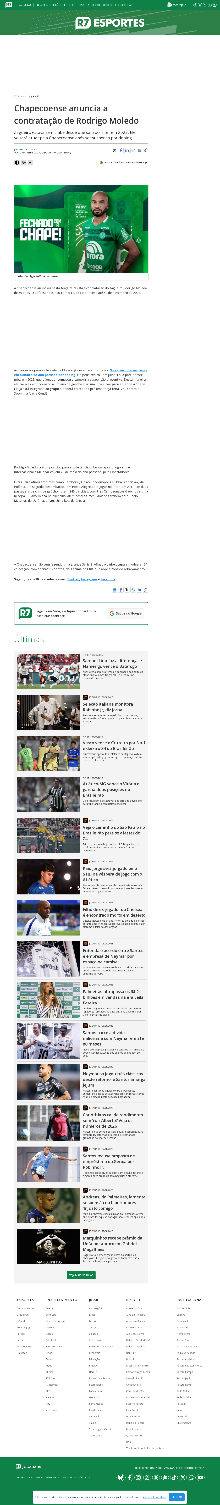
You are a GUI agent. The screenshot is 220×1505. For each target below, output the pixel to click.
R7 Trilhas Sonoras (187, 1346)
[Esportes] (110, 22)
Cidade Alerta (133, 1384)
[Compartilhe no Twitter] (115, 150)
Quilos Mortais (134, 1435)
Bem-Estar (51, 1314)
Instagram (89, 579)
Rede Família (184, 1397)
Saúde (92, 1422)
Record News (123, 5)
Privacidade (52, 1477)
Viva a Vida (51, 1410)
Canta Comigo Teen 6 (138, 1372)
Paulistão (22, 1352)
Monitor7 (94, 1397)
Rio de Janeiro (96, 1410)
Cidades (93, 1333)
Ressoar (181, 1403)
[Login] (214, 5)
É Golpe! (93, 1365)
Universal (182, 1416)
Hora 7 (93, 1372)
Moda (49, 1365)
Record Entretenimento (189, 1365)
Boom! (130, 1359)
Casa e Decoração (56, 1321)
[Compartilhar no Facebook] (121, 150)
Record (107, 5)
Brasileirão (23, 1314)
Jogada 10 (34, 96)
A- (30, 162)
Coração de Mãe (135, 1391)
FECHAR (177, 1497)
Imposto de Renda (99, 1378)
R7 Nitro (50, 1378)
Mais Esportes (25, 1346)
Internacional (96, 1384)
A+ (24, 162)
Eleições (55, 5)
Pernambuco (96, 1403)
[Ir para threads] (156, 1477)
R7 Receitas (52, 1384)
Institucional (190, 1299)
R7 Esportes (20, 96)
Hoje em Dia (133, 1416)
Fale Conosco (35, 1477)
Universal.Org (184, 1422)
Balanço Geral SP (135, 1346)
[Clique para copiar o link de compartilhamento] (145, 150)
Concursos (95, 1340)
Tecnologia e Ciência (100, 1429)
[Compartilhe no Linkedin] (127, 150)
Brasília (42, 5)
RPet (48, 1391)
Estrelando (51, 1340)
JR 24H (96, 5)
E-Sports (21, 1321)
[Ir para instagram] (205, 5)
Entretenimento (61, 1299)
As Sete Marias (134, 1327)
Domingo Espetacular (138, 1397)
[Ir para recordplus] (165, 1477)
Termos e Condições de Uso (76, 1477)
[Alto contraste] (17, 162)
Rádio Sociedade (186, 1352)
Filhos (49, 1352)
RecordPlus (183, 1340)
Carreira (181, 1314)
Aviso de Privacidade (154, 1497)
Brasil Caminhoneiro (137, 1365)
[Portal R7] (9, 4)
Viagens (50, 1397)
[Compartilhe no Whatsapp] (133, 150)
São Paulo (94, 1416)
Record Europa (185, 1372)
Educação (94, 1359)
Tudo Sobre (95, 1435)
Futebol (21, 1333)
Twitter (73, 579)
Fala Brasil (132, 1410)
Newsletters (183, 1333)
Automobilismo (25, 1308)
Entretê (69, 5)
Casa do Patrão (135, 1378)
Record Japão (184, 1378)
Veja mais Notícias (81, 1275)
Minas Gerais (96, 1391)
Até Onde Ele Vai (135, 1333)
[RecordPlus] (176, 4)
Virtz (48, 1403)
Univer (180, 1410)
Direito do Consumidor (101, 1346)
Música (49, 1372)
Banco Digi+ (183, 1308)
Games (49, 1359)
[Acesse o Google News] (139, 150)
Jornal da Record (135, 1422)
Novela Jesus (133, 1429)
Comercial (182, 1321)
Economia (94, 1352)
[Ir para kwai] (147, 1477)
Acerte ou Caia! (134, 1308)
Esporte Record (134, 1403)
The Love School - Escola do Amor (145, 1448)
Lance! (20, 1340)
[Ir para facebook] (195, 5)
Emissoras (182, 1327)
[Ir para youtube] (201, 1477)
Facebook (108, 579)
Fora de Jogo (24, 1327)
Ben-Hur (130, 1352)
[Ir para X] (200, 5)
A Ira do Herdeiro (135, 1314)
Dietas (49, 1333)
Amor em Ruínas (135, 1321)
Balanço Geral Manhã (138, 1340)
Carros (92, 1327)
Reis (128, 1441)
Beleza (49, 1308)
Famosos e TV (54, 1346)
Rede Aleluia (183, 1391)
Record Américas (186, 1359)
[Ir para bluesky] (120, 1477)
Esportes (84, 5)
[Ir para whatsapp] (192, 1477)
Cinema (50, 1327)
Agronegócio (96, 1308)
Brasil (92, 1314)
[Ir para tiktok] (174, 1477)
